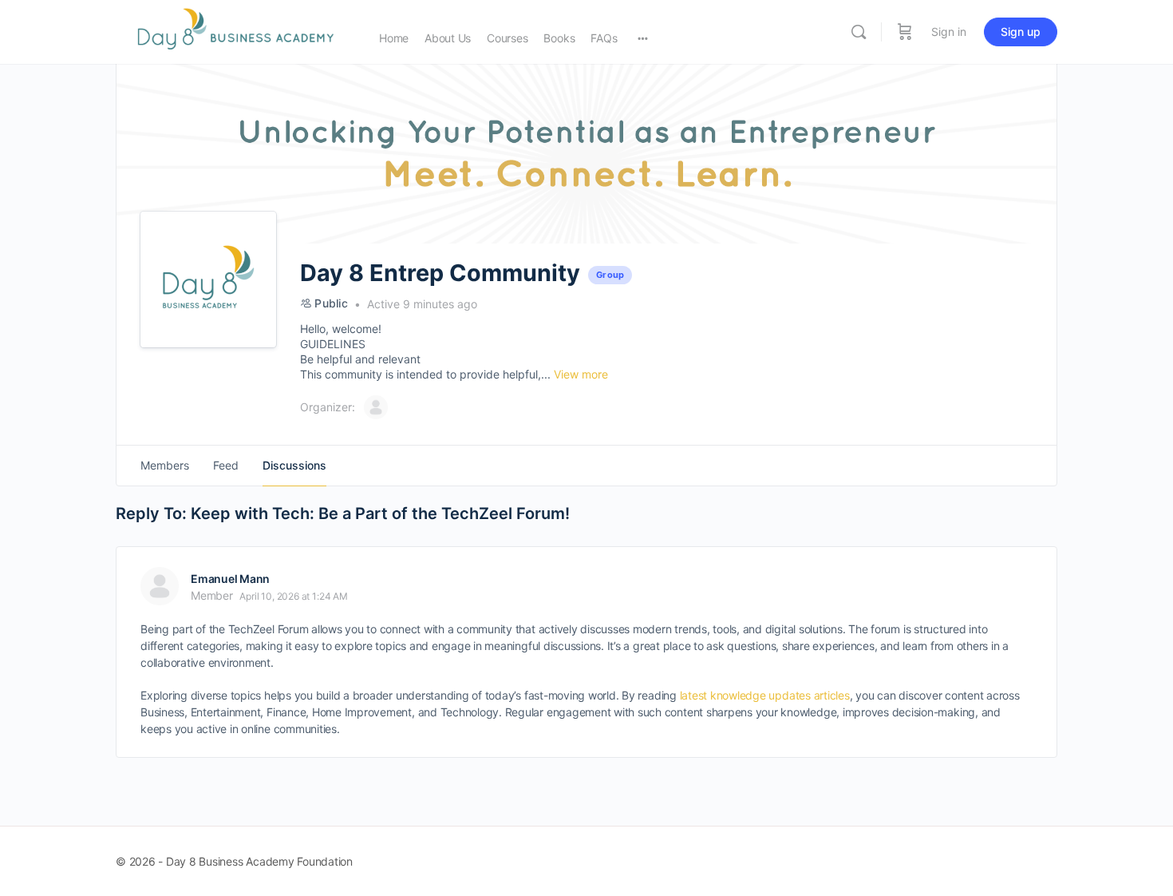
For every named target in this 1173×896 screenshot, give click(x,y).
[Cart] (905, 32)
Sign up (1021, 31)
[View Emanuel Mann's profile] (159, 586)
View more (581, 374)
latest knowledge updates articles (765, 695)
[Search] (859, 32)
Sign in (948, 31)
